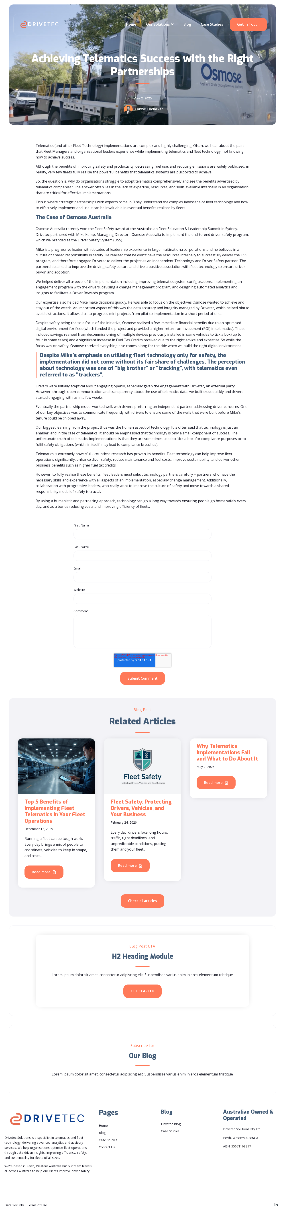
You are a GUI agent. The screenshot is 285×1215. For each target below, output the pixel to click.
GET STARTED (142, 991)
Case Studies (212, 24)
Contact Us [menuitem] (107, 1147)
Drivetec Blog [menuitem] (171, 1124)
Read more (41, 872)
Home (131, 24)
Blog (187, 24)
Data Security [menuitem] (14, 1205)
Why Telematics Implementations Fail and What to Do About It (227, 752)
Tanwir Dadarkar (148, 109)
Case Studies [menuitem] (108, 1140)
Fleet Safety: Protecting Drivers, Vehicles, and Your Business (141, 808)
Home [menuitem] (103, 1125)
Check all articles (142, 900)
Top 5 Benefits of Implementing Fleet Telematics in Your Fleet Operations (54, 811)
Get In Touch (248, 24)
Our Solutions (158, 24)
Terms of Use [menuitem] (37, 1205)
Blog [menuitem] (102, 1133)
